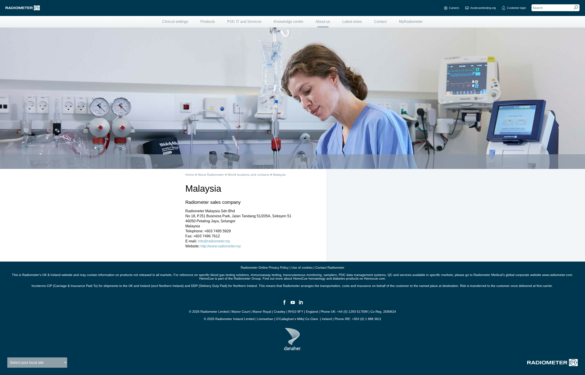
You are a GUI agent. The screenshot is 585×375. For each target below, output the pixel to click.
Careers (454, 8)
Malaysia (279, 174)
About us (323, 22)
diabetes (339, 278)
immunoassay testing (266, 275)
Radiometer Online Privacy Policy (265, 267)
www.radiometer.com (557, 275)
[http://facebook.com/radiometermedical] (284, 304)
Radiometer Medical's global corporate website (507, 275)
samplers (330, 275)
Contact (380, 22)
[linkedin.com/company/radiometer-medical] (301, 304)
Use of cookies (302, 267)
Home (189, 174)
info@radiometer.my (214, 241)
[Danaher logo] (292, 348)
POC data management (356, 275)
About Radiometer (211, 174)
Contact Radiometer (329, 267)
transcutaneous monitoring (302, 275)
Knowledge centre (288, 22)
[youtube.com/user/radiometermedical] (292, 304)
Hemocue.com (374, 278)
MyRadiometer (411, 22)
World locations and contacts (248, 174)
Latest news (352, 22)
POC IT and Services (244, 22)
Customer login (516, 8)
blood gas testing (222, 275)
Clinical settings (175, 22)
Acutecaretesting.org (483, 8)
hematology (316, 278)
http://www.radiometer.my (220, 246)
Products (207, 22)
